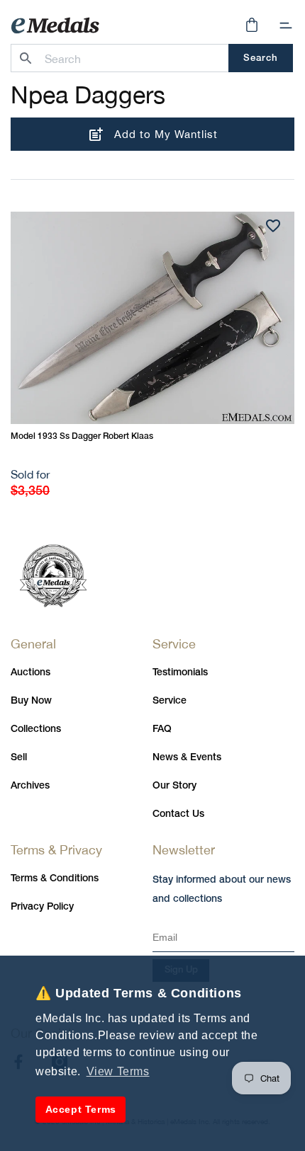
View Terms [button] (118, 1071)
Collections (36, 729)
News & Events (186, 757)
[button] (285, 25)
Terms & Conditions (55, 878)
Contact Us (178, 814)
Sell (19, 757)
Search (260, 58)
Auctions (30, 672)
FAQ (162, 729)
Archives (30, 786)
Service (169, 701)
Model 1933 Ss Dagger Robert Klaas (82, 436)
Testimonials (180, 672)
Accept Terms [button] (80, 1109)
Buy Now (31, 701)
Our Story (174, 786)
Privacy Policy (42, 907)
